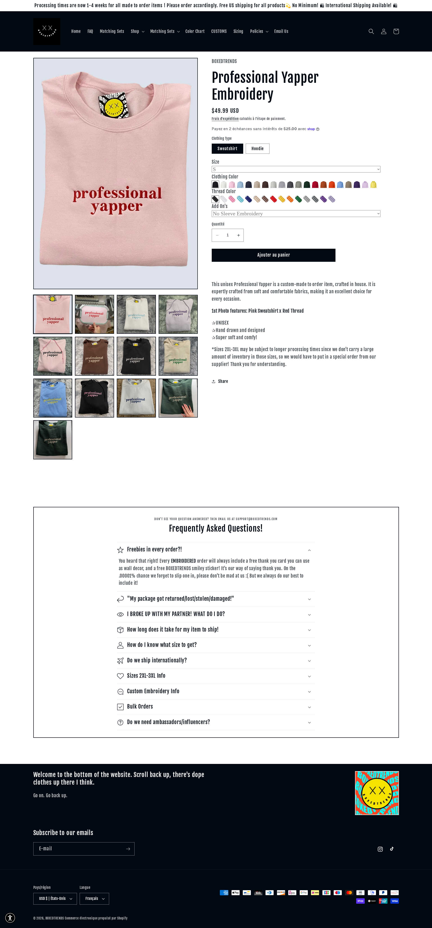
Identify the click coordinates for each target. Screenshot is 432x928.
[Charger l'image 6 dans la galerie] (94, 356)
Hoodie (258, 148)
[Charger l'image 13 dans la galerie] (52, 439)
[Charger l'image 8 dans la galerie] (178, 356)
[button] (137, 31)
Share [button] (223, 381)
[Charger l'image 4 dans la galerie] (178, 314)
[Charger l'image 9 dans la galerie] (52, 398)
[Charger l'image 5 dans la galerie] (52, 356)
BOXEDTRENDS (54, 918)
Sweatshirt (227, 148)
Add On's (219, 206)
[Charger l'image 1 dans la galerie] (52, 314)
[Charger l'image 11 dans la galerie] (136, 398)
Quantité (218, 224)
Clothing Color (225, 177)
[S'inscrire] (128, 848)
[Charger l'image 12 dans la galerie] (178, 398)
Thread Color (224, 191)
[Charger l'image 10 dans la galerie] (94, 398)
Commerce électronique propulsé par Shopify (96, 918)
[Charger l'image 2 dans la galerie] (94, 314)
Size (215, 162)
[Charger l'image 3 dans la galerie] (136, 314)
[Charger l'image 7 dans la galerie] (136, 356)
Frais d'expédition (225, 119)
